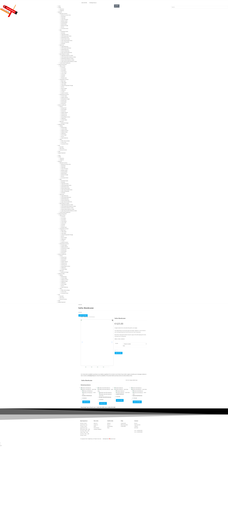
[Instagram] (133, 2)
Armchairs (63, 67)
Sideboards (63, 90)
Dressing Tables (64, 22)
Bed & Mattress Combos (64, 54)
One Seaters (63, 69)
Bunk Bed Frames (64, 31)
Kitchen (61, 106)
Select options (137, 401)
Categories (62, 10)
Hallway (61, 125)
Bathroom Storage (64, 123)
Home (59, 6)
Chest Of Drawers (64, 19)
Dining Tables (63, 102)
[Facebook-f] (126, 2)
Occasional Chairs (64, 28)
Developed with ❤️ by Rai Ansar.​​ (109, 438)
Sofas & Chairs (62, 66)
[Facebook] (104, 380)
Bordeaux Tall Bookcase (87, 395)
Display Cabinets (64, 97)
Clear (124, 345)
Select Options (83, 315)
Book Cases (63, 81)
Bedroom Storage (64, 25)
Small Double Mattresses (66, 48)
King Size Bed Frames (65, 39)
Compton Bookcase (120, 394)
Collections (62, 9)
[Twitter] (129, 2)
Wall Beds (63, 33)
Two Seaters (63, 70)
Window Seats (64, 78)
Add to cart (118, 353)
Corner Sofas (63, 73)
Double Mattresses (65, 49)
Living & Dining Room (62, 64)
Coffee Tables (63, 82)
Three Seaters (64, 72)
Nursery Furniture (63, 149)
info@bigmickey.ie (91, 375)
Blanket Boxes (64, 24)
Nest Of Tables (64, 88)
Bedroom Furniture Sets (66, 15)
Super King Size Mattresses (66, 52)
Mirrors (62, 27)
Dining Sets (63, 103)
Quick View (94, 389)
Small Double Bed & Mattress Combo (68, 57)
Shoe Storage (63, 134)
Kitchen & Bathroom (62, 105)
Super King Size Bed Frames (66, 40)
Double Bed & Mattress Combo (67, 58)
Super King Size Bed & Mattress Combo (69, 61)
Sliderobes (63, 18)
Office (61, 139)
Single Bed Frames (65, 34)
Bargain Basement (61, 152)
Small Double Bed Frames (66, 36)
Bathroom (62, 121)
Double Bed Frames (65, 37)
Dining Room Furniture (64, 94)
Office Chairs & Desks (65, 140)
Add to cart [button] (86, 401)
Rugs (59, 151)
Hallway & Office (61, 124)
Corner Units (63, 142)
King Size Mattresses (65, 51)
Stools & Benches (64, 138)
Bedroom (60, 12)
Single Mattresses (64, 46)
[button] (199, 5)
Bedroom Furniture (63, 13)
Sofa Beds (63, 43)
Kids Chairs (62, 148)
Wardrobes (63, 16)
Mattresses (62, 45)
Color (116, 343)
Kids (59, 145)
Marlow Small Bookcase (137, 395)
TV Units (62, 91)
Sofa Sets (63, 76)
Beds (61, 30)
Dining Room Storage (65, 99)
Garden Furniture (64, 93)
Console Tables (64, 95)
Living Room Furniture (64, 79)
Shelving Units (64, 114)
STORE (59, 7)
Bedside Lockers (64, 21)
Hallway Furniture (64, 130)
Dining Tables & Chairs (65, 117)
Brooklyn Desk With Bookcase (105, 397)
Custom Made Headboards (65, 63)
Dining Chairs (64, 100)
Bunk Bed (61, 146)
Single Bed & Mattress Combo (67, 55)
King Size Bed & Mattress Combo (67, 60)
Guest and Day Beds (65, 42)
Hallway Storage (64, 131)
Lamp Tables (63, 84)
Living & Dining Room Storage (67, 85)
